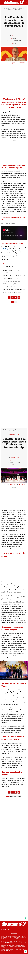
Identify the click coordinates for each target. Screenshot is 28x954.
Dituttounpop (6, 8)
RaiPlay (5, 249)
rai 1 (15, 302)
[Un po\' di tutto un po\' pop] (14, 924)
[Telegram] (15, 297)
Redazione (14, 35)
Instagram (22, 63)
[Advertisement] (14, 80)
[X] (12, 297)
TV (10, 8)
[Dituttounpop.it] (14, 2)
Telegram (12, 63)
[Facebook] (9, 297)
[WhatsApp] (19, 297)
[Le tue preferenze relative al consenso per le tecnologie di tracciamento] (25, 951)
